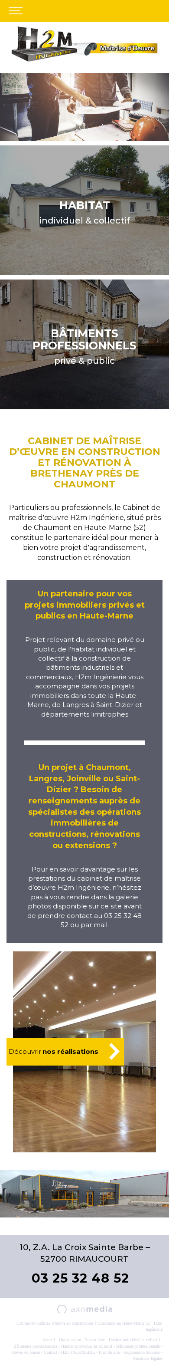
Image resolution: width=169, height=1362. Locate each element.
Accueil (48, 1339)
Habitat (84, 205)
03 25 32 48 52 (80, 1278)
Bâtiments (84, 339)
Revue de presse (26, 1352)
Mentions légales (147, 1358)
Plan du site (109, 1352)
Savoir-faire (95, 1339)
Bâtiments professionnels (35, 1346)
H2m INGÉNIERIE (78, 1352)
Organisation (70, 1339)
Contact (50, 1352)
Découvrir (53, 1051)
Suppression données (142, 1352)
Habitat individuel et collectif (134, 1339)
